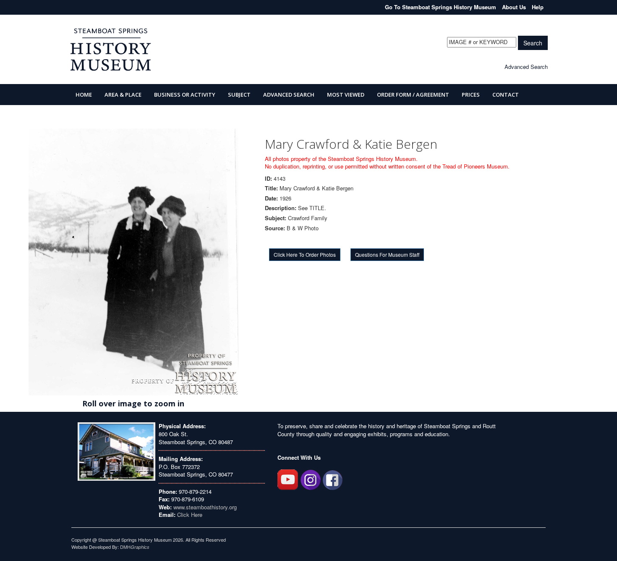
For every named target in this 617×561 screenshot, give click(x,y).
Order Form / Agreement (413, 94)
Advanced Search (526, 67)
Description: (280, 208)
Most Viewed (345, 94)
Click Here (189, 515)
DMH (134, 546)
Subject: (275, 218)
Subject (239, 94)
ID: (268, 178)
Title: (271, 188)
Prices (471, 94)
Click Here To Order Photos (305, 254)
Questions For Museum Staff (387, 254)
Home (84, 94)
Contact (505, 94)
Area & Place (123, 94)
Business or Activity (184, 94)
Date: (271, 198)
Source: (275, 228)
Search (532, 43)
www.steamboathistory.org (204, 507)
